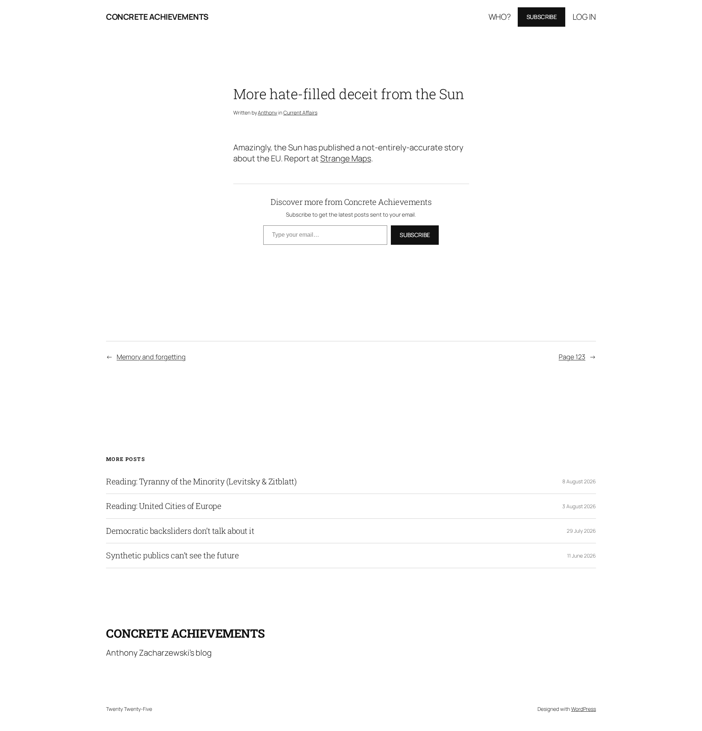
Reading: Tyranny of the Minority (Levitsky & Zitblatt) (201, 481)
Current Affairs (300, 112)
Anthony (267, 112)
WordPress (583, 708)
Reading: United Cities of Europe (163, 506)
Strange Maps (345, 158)
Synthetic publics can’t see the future (172, 555)
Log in (584, 16)
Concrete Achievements (157, 16)
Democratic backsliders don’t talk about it (180, 531)
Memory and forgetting (151, 356)
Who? (499, 16)
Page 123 (572, 356)
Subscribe (541, 17)
